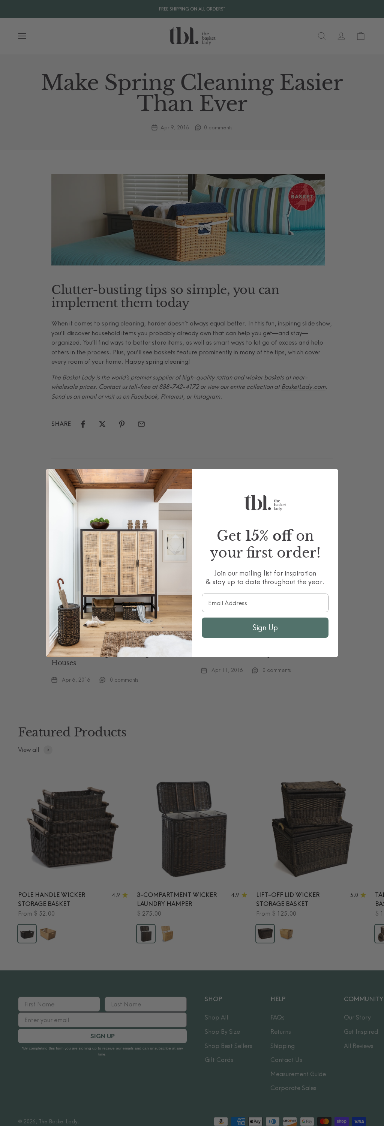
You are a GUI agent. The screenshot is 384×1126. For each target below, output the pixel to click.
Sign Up (265, 627)
